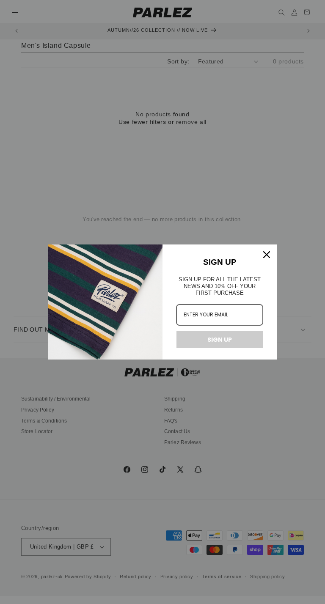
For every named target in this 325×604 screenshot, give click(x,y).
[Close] (266, 254)
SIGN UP (219, 339)
